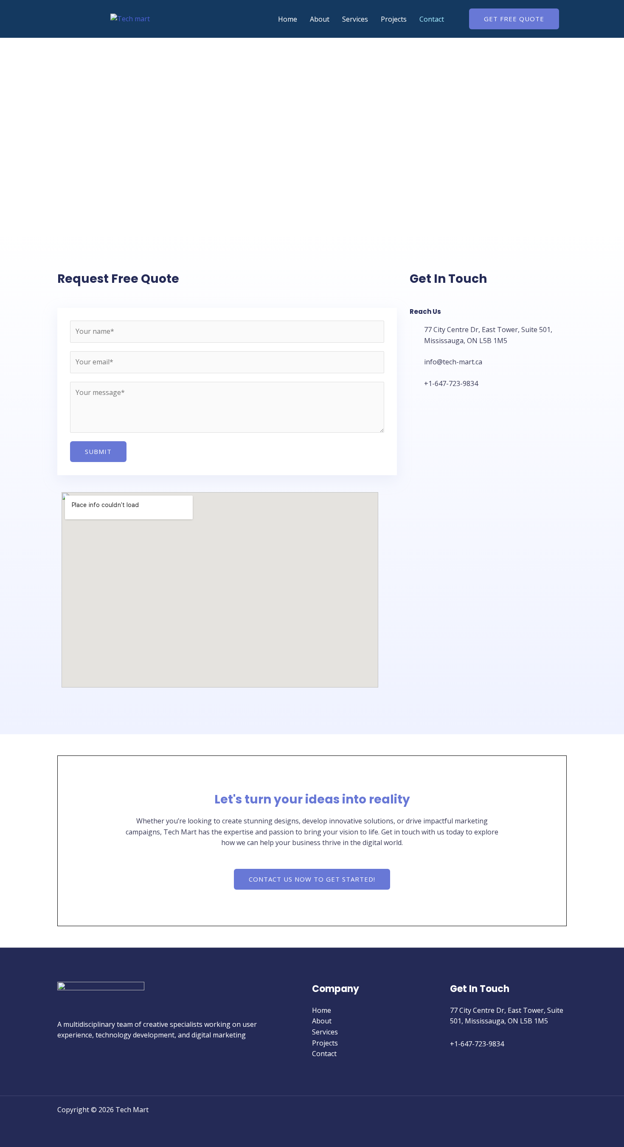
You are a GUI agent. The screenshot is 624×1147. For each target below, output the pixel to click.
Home (287, 19)
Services (355, 19)
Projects (394, 19)
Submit (98, 451)
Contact (431, 19)
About (319, 19)
